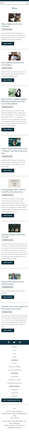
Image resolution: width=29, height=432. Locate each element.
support (14, 396)
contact (14, 347)
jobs (14, 353)
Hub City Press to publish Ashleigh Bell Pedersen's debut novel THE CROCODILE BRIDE (14, 101)
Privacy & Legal (9, 425)
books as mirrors (14, 367)
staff (14, 350)
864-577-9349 (14, 418)
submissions (15, 376)
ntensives (14, 389)
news (14, 357)
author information (14, 370)
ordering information (14, 383)
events (14, 363)
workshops (14, 393)
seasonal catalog (14, 380)
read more (8, 43)
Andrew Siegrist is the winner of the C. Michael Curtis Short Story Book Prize (14, 151)
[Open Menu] (27, 3)
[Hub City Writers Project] (2, 3)
